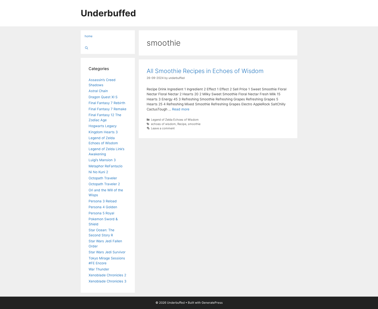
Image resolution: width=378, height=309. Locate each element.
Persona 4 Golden (103, 207)
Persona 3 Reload (103, 201)
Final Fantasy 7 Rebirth (107, 103)
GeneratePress (212, 302)
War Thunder (99, 269)
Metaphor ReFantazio (105, 166)
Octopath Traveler (103, 178)
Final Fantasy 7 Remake (107, 109)
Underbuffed (108, 13)
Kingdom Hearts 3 (103, 132)
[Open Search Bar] (108, 48)
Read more (180, 109)
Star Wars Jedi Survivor (107, 252)
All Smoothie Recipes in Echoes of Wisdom (205, 70)
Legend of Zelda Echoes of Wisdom (175, 119)
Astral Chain (98, 91)
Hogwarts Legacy (103, 126)
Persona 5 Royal (101, 213)
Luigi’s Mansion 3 (102, 160)
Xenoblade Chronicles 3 (107, 281)
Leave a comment (163, 128)
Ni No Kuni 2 (98, 172)
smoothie (194, 124)
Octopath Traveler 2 (104, 184)
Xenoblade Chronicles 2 (107, 275)
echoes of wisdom (163, 124)
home (89, 36)
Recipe (181, 124)
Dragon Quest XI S (103, 97)
